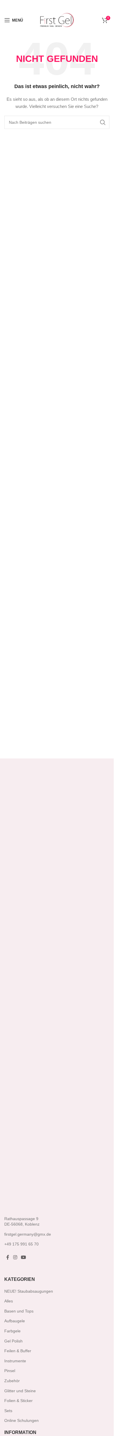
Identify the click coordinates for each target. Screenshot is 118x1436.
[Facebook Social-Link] (7, 1257)
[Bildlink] (30, 994)
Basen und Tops (19, 1311)
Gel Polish (13, 1341)
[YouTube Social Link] (23, 1257)
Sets (8, 1410)
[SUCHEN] (102, 122)
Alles (8, 1301)
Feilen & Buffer (17, 1350)
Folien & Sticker (18, 1400)
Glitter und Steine (20, 1391)
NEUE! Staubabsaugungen (28, 1291)
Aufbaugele (14, 1321)
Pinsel (9, 1370)
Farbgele (12, 1331)
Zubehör (12, 1380)
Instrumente (15, 1361)
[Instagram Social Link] (15, 1257)
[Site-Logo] (57, 20)
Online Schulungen (21, 1420)
